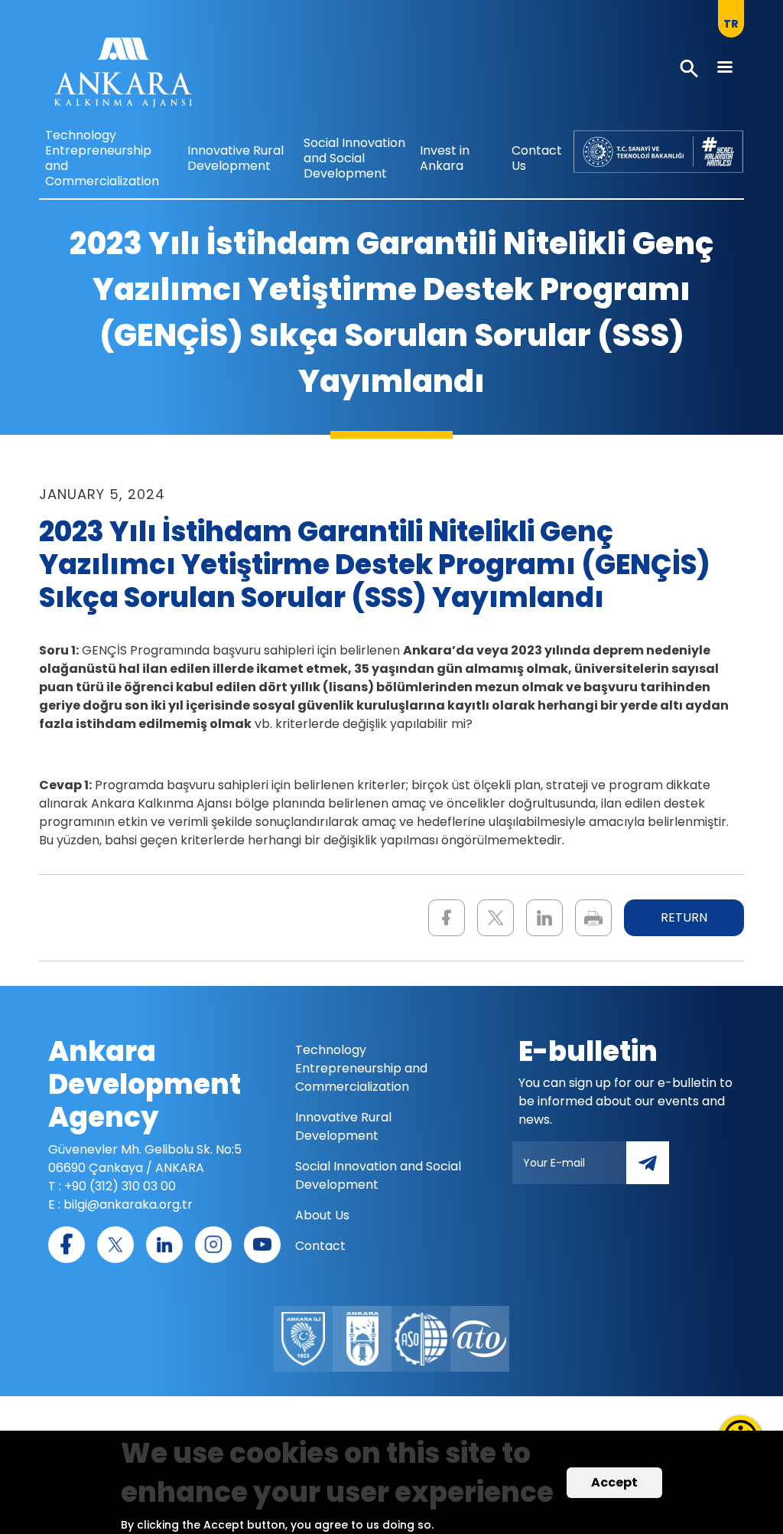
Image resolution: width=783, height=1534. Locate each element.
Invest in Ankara (444, 158)
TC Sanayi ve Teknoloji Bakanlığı (645, 145)
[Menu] (724, 68)
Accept (614, 1482)
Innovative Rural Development (235, 158)
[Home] (123, 77)
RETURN (684, 917)
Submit (658, 1171)
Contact (320, 1246)
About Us (322, 1215)
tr (731, 23)
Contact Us (537, 158)
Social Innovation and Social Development (354, 158)
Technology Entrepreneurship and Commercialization (102, 158)
